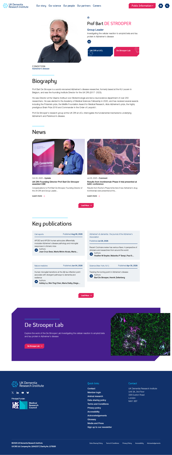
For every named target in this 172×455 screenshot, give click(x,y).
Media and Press (96, 423)
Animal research (95, 396)
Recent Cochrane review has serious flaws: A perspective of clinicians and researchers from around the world (113, 245)
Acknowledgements (97, 416)
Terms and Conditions (98, 404)
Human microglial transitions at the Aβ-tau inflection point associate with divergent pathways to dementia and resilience (58, 274)
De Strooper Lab (123, 51)
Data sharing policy (97, 400)
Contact (91, 389)
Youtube (23, 393)
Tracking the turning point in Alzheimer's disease (113, 272)
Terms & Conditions (112, 443)
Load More (85, 205)
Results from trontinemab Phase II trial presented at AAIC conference (113, 168)
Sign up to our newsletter (100, 427)
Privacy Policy (127, 443)
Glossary (92, 420)
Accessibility (93, 412)
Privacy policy (94, 408)
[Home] (89, 17)
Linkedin (18, 393)
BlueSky (28, 393)
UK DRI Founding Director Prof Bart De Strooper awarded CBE (58, 168)
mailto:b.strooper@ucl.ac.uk (89, 41)
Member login (94, 393)
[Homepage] (28, 386)
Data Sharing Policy (96, 443)
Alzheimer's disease (40, 69)
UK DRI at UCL (96, 51)
